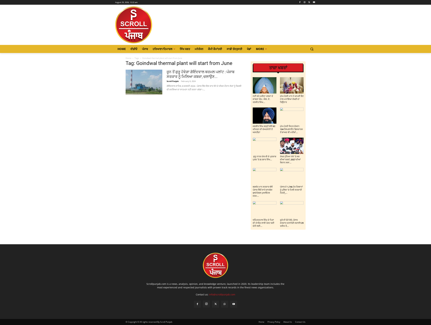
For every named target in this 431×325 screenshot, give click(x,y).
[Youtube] (314, 2)
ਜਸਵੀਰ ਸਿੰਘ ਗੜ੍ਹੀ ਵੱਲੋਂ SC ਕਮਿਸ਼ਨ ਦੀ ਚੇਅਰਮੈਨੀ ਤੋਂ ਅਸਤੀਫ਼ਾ (264, 129)
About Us (287, 321)
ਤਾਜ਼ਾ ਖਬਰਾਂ (278, 68)
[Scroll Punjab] (145, 24)
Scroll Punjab (173, 81)
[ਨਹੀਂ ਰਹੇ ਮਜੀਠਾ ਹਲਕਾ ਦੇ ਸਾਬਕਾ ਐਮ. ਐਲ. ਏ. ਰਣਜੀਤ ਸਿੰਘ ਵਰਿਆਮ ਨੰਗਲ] (264, 85)
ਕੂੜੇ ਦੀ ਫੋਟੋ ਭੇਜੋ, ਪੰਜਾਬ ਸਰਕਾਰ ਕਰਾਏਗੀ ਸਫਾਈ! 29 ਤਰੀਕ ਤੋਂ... (292, 223)
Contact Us (300, 321)
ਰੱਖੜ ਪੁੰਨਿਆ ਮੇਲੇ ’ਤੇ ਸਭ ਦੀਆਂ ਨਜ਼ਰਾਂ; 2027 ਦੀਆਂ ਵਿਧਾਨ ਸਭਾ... (290, 159)
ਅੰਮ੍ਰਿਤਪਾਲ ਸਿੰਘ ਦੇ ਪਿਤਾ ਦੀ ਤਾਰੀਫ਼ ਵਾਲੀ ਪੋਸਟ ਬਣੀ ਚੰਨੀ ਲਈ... (263, 223)
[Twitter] (309, 2)
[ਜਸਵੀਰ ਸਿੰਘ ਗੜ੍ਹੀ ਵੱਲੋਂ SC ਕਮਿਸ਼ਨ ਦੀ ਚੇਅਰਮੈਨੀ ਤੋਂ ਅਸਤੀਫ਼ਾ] (264, 115)
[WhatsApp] (224, 304)
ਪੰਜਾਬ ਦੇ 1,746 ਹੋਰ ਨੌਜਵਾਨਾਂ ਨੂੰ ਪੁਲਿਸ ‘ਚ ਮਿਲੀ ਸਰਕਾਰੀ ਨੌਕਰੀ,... (291, 190)
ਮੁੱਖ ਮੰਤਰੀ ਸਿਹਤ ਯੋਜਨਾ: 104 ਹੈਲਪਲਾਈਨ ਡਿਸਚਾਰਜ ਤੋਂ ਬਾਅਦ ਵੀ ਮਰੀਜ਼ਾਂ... (291, 129)
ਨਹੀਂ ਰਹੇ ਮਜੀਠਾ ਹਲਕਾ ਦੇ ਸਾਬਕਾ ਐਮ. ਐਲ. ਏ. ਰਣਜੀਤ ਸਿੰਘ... (263, 99)
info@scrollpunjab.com (222, 294)
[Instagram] (305, 2)
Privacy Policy (274, 321)
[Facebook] (300, 2)
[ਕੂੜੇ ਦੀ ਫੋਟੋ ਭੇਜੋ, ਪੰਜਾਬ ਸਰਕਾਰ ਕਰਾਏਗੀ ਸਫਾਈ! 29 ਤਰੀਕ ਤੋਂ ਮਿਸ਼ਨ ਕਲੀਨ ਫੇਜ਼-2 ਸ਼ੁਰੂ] (292, 209)
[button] (312, 49)
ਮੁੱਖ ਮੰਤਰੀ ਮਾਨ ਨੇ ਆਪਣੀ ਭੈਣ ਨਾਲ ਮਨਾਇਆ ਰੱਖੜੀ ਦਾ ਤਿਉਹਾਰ (292, 99)
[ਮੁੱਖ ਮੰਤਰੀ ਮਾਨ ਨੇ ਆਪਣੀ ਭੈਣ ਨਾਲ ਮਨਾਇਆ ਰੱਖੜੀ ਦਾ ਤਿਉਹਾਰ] (292, 85)
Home (128, 58)
